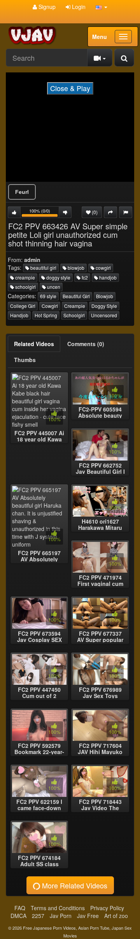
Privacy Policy (107, 908)
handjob (107, 277)
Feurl (22, 192)
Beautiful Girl (76, 296)
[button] (101, 6)
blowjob (75, 267)
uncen (53, 286)
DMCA (18, 916)
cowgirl (102, 267)
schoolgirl (25, 286)
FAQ (19, 908)
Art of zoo (116, 916)
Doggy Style (104, 305)
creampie (24, 277)
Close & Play (70, 88)
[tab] (34, 344)
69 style (48, 296)
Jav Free (88, 916)
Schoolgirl (74, 315)
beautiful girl (42, 267)
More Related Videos (73, 885)
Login (78, 7)
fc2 (84, 277)
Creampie (74, 305)
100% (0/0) (44, 212)
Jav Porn (61, 916)
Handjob (19, 315)
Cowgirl (50, 305)
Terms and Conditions (58, 908)
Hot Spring (46, 315)
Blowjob (104, 296)
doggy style (57, 277)
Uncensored (104, 315)
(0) (94, 212)
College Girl (22, 305)
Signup (46, 7)
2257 (38, 916)
